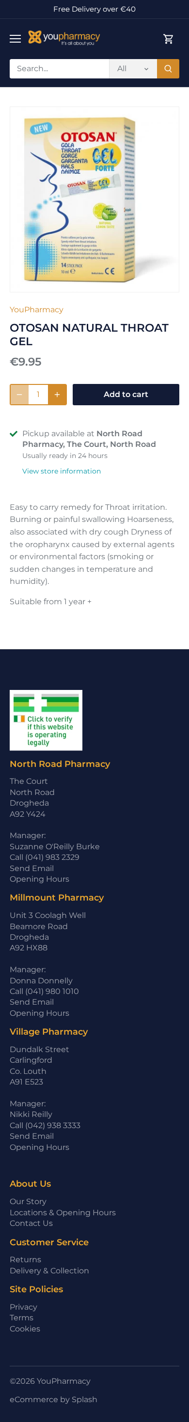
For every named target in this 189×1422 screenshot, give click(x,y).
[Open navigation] (15, 39)
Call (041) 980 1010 (44, 991)
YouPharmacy (36, 309)
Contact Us (31, 1223)
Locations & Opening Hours (63, 1212)
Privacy (23, 1307)
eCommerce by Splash (53, 1399)
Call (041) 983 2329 (44, 857)
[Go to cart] (168, 39)
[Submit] (168, 68)
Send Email (32, 868)
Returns (25, 1259)
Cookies (25, 1328)
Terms (21, 1317)
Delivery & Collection (49, 1270)
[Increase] (57, 394)
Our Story (28, 1201)
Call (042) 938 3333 (45, 1125)
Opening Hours (39, 879)
